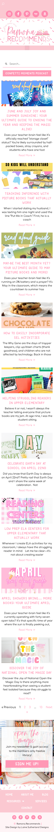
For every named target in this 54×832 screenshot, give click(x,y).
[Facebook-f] (18, 14)
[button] (27, 48)
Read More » (27, 155)
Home (9, 794)
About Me (27, 794)
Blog (45, 794)
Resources (14, 801)
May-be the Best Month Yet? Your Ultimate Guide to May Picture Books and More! (27, 267)
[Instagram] (9, 14)
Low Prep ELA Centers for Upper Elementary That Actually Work (27, 533)
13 (41, 707)
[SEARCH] (3, 4)
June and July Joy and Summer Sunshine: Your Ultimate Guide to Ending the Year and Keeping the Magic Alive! (27, 120)
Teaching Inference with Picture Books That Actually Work (27, 198)
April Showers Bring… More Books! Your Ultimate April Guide (27, 603)
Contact (27, 808)
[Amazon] (44, 14)
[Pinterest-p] (27, 14)
